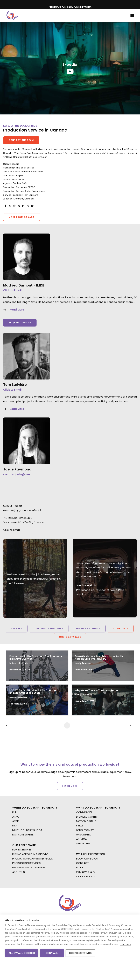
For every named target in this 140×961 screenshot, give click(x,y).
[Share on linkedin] (23, 206)
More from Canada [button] (21, 217)
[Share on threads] (14, 206)
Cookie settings (80, 953)
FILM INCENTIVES (21, 849)
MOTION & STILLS (86, 821)
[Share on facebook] (5, 206)
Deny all (52, 953)
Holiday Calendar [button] (87, 628)
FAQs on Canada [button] (20, 322)
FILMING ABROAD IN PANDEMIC (30, 854)
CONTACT (82, 863)
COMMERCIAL (84, 812)
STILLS (79, 825)
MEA (14, 825)
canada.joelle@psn (16, 474)
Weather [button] (16, 628)
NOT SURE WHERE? (23, 834)
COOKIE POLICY (85, 876)
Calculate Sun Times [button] (48, 628)
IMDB (40, 285)
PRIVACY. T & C (85, 872)
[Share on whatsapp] (28, 206)
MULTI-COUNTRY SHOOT (27, 830)
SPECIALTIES (83, 843)
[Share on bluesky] (32, 206)
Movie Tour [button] (120, 628)
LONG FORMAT (85, 830)
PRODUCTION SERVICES (26, 863)
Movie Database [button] (70, 637)
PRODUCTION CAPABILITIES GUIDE (32, 858)
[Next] (129, 727)
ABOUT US (18, 872)
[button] (132, 15)
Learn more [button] (70, 786)
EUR (14, 812)
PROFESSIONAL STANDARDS (28, 867)
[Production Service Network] (12, 15)
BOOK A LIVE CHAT (87, 858)
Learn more (125, 944)
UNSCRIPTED (83, 834)
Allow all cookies (22, 953)
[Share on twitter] (10, 206)
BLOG (79, 867)
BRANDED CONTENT (88, 816)
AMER (15, 821)
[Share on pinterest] (19, 206)
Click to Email (12, 290)
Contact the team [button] (21, 140)
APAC (15, 816)
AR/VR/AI (81, 839)
